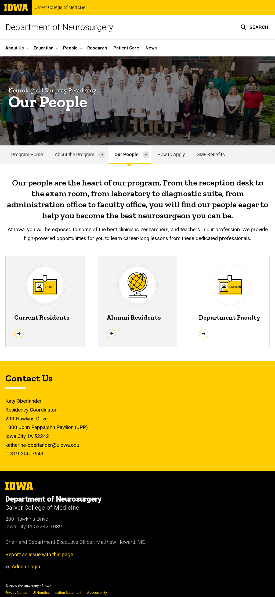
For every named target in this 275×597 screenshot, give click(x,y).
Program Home (27, 154)
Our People (126, 154)
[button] (254, 27)
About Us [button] (14, 48)
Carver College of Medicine (60, 7)
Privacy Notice (16, 593)
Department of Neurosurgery (59, 27)
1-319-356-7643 (24, 454)
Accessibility (97, 593)
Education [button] (43, 48)
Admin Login (26, 566)
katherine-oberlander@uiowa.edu (42, 445)
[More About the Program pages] (101, 154)
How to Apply (171, 154)
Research (97, 48)
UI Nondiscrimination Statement (57, 593)
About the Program (74, 154)
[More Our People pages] (145, 154)
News (151, 48)
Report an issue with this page (39, 554)
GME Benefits (211, 154)
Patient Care (126, 48)
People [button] (70, 48)
